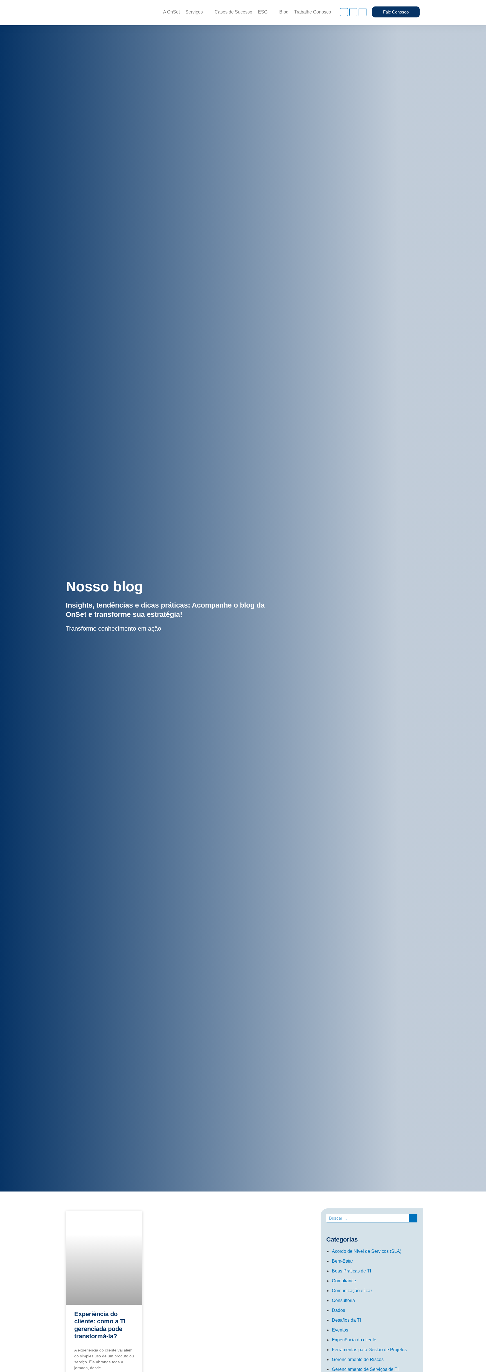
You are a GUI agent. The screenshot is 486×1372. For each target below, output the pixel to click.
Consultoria (343, 1300)
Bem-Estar (342, 1261)
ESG (262, 12)
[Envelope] (362, 12)
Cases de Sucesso (233, 12)
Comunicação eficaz (352, 1290)
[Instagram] (344, 12)
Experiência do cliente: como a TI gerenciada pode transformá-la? (99, 1325)
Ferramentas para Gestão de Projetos (369, 1349)
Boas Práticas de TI (351, 1271)
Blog (284, 12)
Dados (338, 1310)
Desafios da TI (346, 1320)
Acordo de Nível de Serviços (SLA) (366, 1251)
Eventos (340, 1330)
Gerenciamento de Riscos (358, 1359)
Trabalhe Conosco (312, 12)
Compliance (344, 1280)
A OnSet (171, 12)
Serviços (194, 12)
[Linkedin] (353, 12)
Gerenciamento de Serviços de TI (365, 1369)
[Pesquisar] (413, 1218)
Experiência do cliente (354, 1339)
